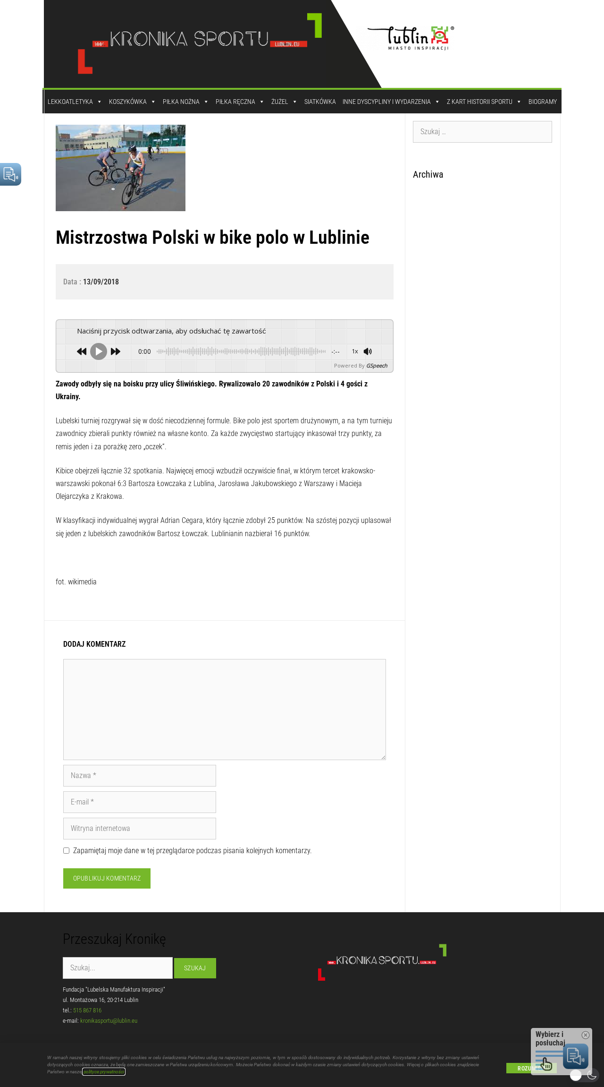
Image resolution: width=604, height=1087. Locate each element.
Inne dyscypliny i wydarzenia (387, 101)
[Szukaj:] (483, 131)
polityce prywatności (104, 1071)
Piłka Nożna (181, 101)
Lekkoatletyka (70, 101)
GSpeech (376, 365)
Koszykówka (128, 101)
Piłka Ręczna (235, 101)
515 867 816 (87, 1010)
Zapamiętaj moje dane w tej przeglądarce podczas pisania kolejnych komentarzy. (192, 850)
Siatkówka (320, 101)
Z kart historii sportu (479, 101)
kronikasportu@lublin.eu (108, 1020)
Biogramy (542, 101)
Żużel (279, 101)
